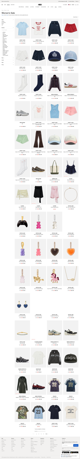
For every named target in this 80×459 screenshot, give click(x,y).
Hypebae (42, 443)
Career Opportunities (53, 444)
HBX (41, 444)
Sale (8, 10)
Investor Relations (53, 446)
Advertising (52, 447)
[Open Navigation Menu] (2, 4)
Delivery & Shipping (34, 441)
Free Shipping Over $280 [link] (63, 1)
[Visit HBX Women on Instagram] (64, 439)
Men (5, 4)
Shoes (3, 23)
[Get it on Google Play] (74, 453)
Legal (51, 449)
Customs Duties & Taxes (34, 445)
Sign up (3, 14)
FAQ (31, 439)
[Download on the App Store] (65, 453)
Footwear (3, 446)
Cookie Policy (48, 457)
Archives (12, 4)
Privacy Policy (43, 457)
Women (8, 4)
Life (2, 24)
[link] (6, 1)
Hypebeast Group (53, 439)
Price (3, 64)
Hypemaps (42, 441)
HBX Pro (32, 450)
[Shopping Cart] (77, 4)
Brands (3, 27)
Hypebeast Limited (6, 457)
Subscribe (76, 445)
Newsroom (52, 441)
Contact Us (52, 450)
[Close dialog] (77, 455)
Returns (32, 443)
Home (2, 10)
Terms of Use (73, 447)
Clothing (3, 21)
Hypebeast (42, 439)
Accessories (4, 22)
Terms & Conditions (37, 457)
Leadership (52, 443)
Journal (3, 450)
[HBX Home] (40, 4)
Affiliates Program (34, 451)
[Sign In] (75, 4)
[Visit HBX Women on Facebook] (62, 439)
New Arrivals (4, 439)
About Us (32, 447)
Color (3, 60)
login (7, 14)
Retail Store (33, 448)
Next (47, 433)
